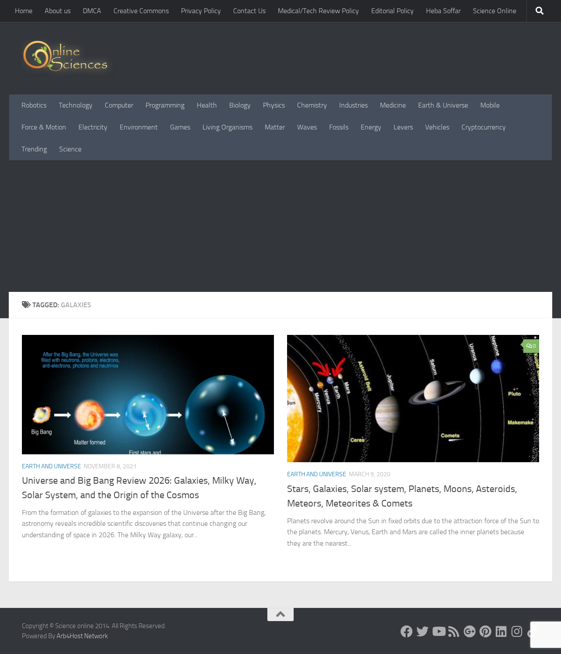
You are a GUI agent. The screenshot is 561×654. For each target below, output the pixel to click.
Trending (34, 149)
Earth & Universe (443, 105)
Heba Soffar (443, 11)
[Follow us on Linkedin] (501, 631)
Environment (139, 127)
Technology (75, 105)
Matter (275, 127)
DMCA (92, 11)
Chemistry (312, 105)
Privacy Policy (201, 11)
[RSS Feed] (454, 631)
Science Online (494, 11)
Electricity (92, 127)
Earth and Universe (51, 466)
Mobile (490, 105)
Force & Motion (43, 127)
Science (70, 149)
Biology (240, 105)
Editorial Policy (392, 11)
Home (23, 11)
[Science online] (407, 631)
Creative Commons (141, 11)
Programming (165, 105)
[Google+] (470, 631)
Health (207, 105)
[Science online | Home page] (68, 58)
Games (180, 127)
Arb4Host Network (82, 636)
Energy (371, 127)
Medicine (393, 105)
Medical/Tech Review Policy (318, 11)
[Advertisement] (280, 226)
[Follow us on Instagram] (517, 631)
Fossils (338, 127)
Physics (274, 105)
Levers (403, 127)
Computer (119, 105)
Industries (353, 105)
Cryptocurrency (484, 127)
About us (58, 11)
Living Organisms (227, 127)
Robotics (33, 105)
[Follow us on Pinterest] (485, 631)
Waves (307, 127)
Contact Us (249, 11)
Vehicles (437, 127)
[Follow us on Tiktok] (533, 631)
